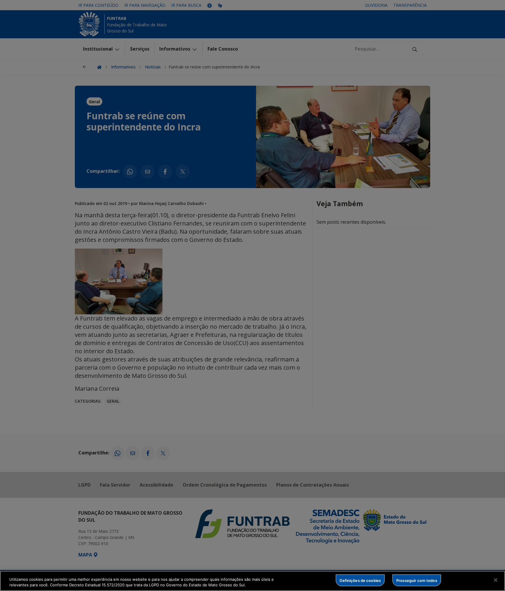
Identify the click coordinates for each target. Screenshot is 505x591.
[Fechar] (495, 580)
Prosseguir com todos (416, 580)
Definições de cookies (360, 580)
